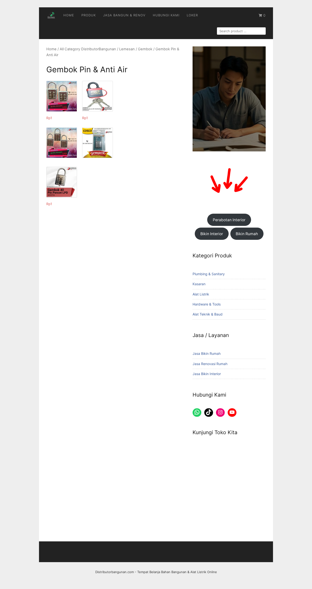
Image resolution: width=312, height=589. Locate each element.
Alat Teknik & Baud (208, 314)
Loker (192, 15)
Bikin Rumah (247, 233)
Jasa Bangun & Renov (124, 15)
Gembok (145, 49)
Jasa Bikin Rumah (207, 353)
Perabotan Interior (229, 220)
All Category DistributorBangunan (88, 49)
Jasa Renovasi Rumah (210, 364)
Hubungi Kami (166, 15)
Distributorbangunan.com (114, 572)
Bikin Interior (211, 233)
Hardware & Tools (207, 304)
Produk (88, 15)
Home (68, 15)
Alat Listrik (201, 294)
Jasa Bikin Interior (207, 374)
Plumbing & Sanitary (209, 274)
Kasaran (199, 284)
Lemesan (127, 49)
